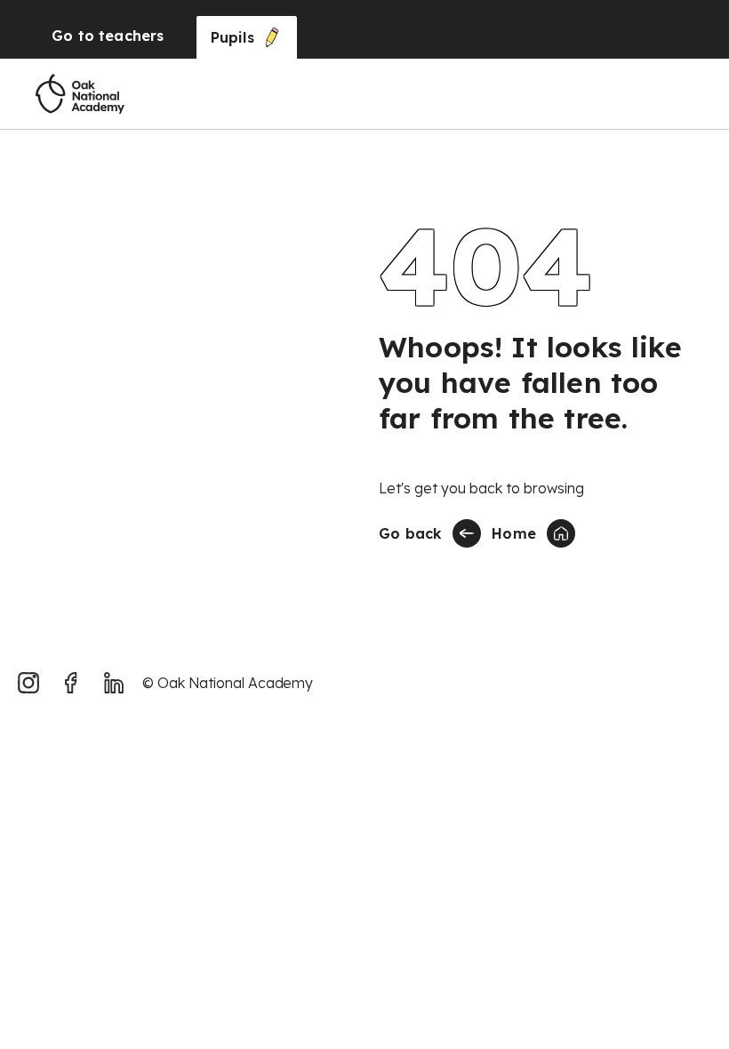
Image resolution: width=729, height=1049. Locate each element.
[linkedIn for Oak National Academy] (114, 683)
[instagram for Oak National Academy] (28, 683)
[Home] (80, 94)
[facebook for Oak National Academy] (71, 683)
